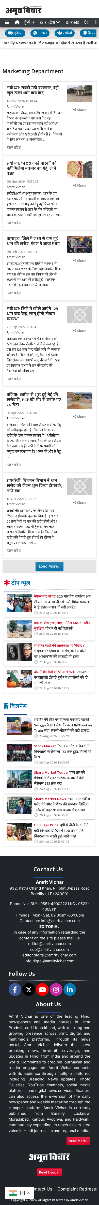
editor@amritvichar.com (49, 943)
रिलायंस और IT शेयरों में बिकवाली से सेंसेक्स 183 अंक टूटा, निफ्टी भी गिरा (62, 752)
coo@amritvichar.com (49, 949)
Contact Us (40, 1189)
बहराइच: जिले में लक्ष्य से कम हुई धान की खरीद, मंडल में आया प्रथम (33, 241)
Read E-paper (49, 1172)
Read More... (78, 1141)
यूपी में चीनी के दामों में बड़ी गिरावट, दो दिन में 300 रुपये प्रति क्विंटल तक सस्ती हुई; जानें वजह (61, 831)
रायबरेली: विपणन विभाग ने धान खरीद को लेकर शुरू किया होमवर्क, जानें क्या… (34, 486)
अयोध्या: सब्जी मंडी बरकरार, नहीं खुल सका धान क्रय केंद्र (33, 90)
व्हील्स (17, 33)
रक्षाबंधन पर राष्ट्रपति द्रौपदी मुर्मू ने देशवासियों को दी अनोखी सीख (61, 678)
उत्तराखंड (72, 22)
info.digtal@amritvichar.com (49, 960)
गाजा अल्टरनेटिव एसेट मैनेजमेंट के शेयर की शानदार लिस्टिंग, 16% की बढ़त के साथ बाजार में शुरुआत (62, 805)
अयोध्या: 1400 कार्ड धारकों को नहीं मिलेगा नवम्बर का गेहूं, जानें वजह (32, 168)
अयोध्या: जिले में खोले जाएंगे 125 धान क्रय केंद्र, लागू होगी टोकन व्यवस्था (32, 314)
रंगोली (67, 33)
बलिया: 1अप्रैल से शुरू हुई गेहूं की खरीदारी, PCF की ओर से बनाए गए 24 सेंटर (34, 400)
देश (87, 22)
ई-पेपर (29, 22)
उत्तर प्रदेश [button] (48, 22)
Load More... (49, 566)
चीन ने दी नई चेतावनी (62, 625)
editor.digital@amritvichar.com (49, 955)
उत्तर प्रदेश (14, 148)
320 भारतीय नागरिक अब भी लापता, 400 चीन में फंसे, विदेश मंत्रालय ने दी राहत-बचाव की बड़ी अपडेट (62, 602)
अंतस (42, 33)
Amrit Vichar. (79, 1200)
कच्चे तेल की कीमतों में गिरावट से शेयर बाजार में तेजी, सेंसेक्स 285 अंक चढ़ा (59, 778)
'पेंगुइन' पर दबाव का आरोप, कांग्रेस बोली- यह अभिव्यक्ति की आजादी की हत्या (61, 651)
